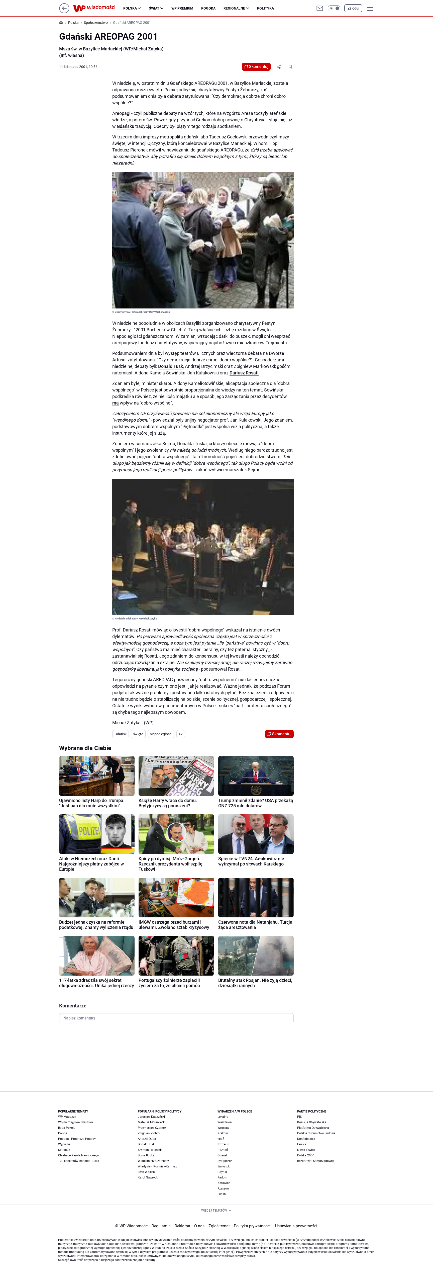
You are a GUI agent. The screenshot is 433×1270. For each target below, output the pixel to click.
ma (115, 403)
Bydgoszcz (225, 1161)
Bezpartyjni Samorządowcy (315, 1161)
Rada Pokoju (66, 1128)
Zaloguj (353, 8)
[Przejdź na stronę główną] (64, 12)
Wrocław (223, 1128)
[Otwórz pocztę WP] (320, 8)
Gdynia (222, 1172)
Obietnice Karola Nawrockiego (78, 1155)
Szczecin (223, 1144)
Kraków (223, 1133)
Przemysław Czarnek (152, 1128)
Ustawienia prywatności (295, 1226)
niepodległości (161, 734)
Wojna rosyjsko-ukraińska (75, 1122)
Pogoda (208, 8)
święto (138, 734)
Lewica (301, 1144)
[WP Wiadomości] (98, 8)
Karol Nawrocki (148, 1177)
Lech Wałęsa (146, 1172)
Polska (130, 8)
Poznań (223, 1150)
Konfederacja (306, 1139)
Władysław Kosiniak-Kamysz (157, 1166)
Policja (62, 1133)
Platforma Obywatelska (313, 1128)
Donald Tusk (170, 366)
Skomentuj (258, 66)
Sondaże (64, 1150)
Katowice (224, 1183)
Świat (154, 8)
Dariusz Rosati (244, 372)
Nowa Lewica (306, 1150)
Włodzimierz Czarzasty (153, 1161)
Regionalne (234, 8)
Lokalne (223, 1117)
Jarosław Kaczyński (151, 1117)
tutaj (152, 1260)
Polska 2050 (305, 1155)
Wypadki (64, 1144)
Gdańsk (121, 734)
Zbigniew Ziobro (149, 1133)
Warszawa (225, 1122)
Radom (222, 1177)
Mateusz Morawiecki (151, 1122)
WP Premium (182, 8)
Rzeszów (223, 1188)
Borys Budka (146, 1155)
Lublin (222, 1194)
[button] (334, 8)
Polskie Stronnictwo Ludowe (316, 1133)
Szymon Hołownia (150, 1150)
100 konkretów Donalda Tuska (78, 1161)
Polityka (265, 8)
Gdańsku (125, 126)
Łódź (221, 1139)
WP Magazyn (67, 1117)
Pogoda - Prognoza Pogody (77, 1139)
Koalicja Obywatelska (311, 1122)
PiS (299, 1117)
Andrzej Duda (147, 1139)
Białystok (224, 1166)
